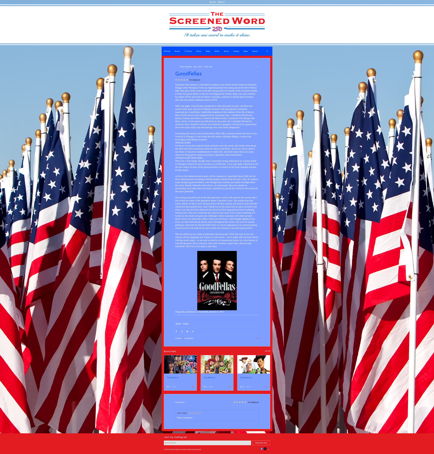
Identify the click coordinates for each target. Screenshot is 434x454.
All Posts (167, 51)
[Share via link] (193, 331)
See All (267, 351)
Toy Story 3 (209, 377)
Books (199, 51)
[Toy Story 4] (180, 364)
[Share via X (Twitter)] (182, 331)
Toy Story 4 (172, 377)
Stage (208, 51)
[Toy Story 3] (217, 364)
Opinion (255, 51)
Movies (177, 51)
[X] (265, 448)
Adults (217, 51)
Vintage (236, 51)
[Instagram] (268, 448)
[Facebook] (261, 448)
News (246, 51)
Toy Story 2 (246, 377)
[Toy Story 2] (253, 364)
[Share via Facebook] (176, 331)
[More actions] (257, 66)
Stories (226, 51)
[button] (267, 51)
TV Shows (188, 51)
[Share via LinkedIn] (187, 331)
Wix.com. (198, 449)
